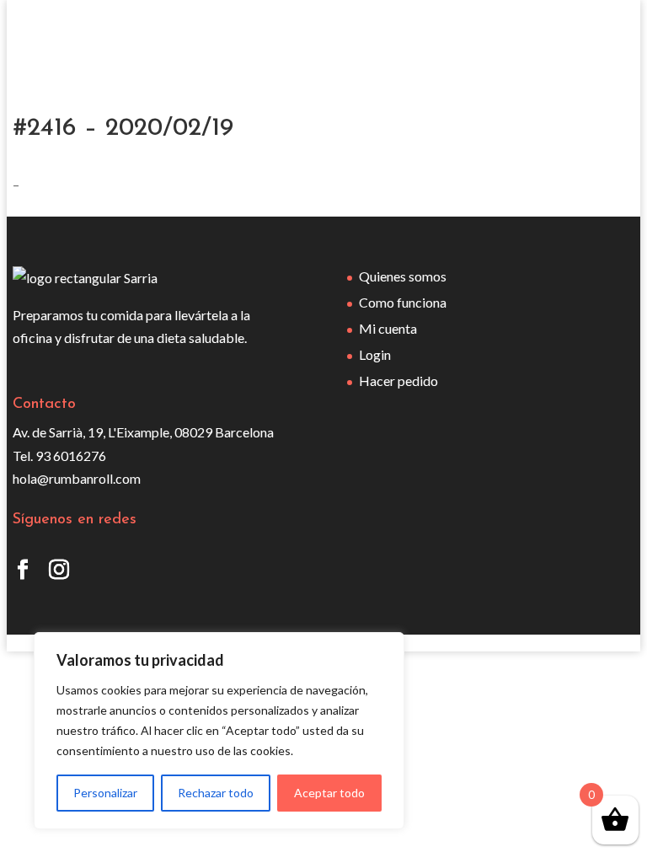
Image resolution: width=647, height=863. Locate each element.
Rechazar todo (216, 792)
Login (375, 354)
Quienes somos (402, 276)
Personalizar (105, 792)
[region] (219, 730)
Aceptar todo (329, 792)
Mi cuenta (388, 328)
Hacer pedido (398, 381)
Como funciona (402, 302)
